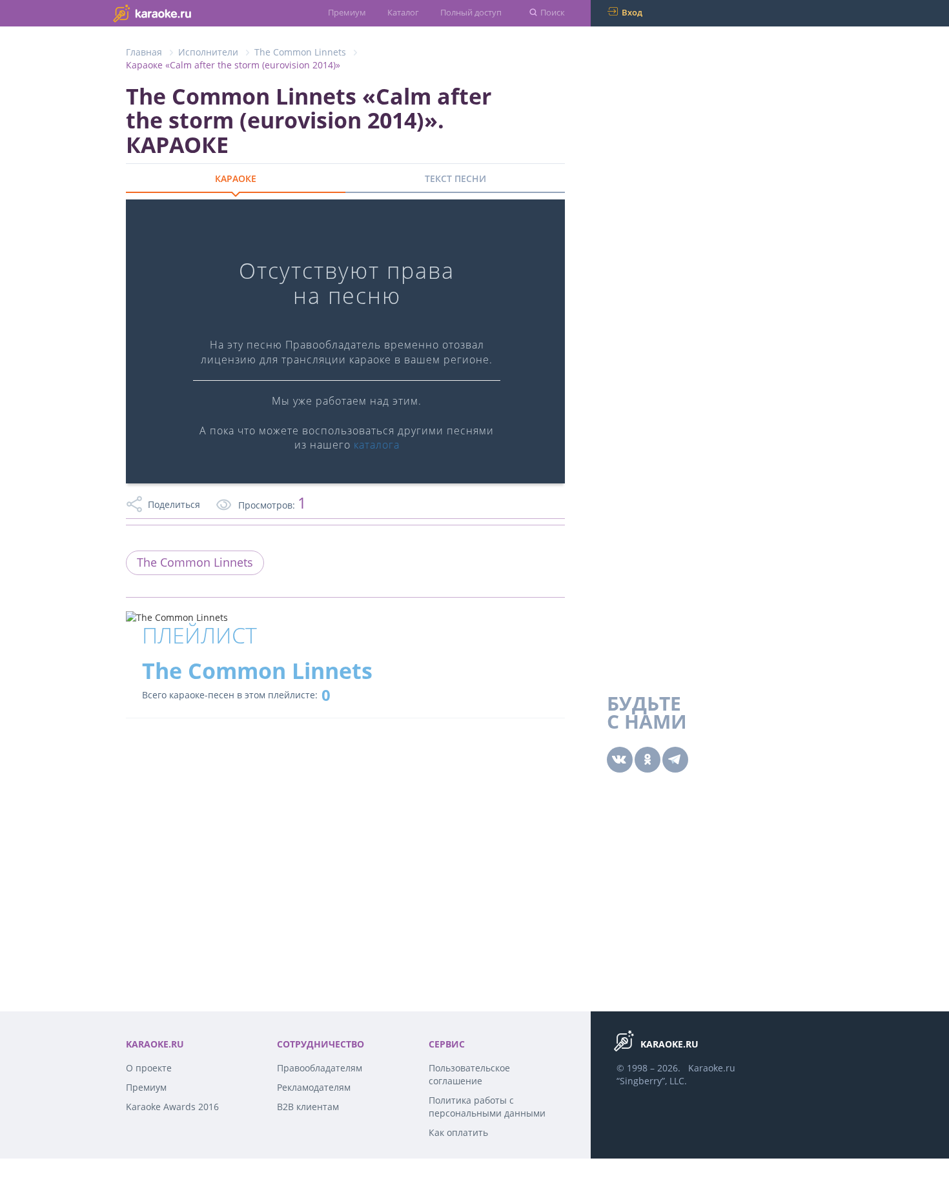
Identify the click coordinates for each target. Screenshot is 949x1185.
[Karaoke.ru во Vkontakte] (620, 760)
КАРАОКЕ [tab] (235, 178)
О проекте (149, 1068)
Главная (144, 52)
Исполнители (208, 52)
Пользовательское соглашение (469, 1074)
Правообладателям (319, 1068)
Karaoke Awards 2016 (172, 1106)
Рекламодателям (314, 1087)
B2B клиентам (308, 1106)
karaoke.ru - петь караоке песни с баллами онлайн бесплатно (178, 12)
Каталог (403, 12)
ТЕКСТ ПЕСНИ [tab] (455, 178)
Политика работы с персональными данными (487, 1106)
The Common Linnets (300, 52)
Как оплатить (458, 1132)
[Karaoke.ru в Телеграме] (675, 760)
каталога (377, 445)
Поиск (552, 12)
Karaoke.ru (711, 1068)
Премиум (347, 12)
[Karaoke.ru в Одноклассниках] (647, 760)
